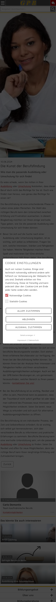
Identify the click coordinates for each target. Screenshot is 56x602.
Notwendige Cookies (20, 295)
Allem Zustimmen (28, 311)
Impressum (21, 340)
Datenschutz (33, 340)
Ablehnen (28, 319)
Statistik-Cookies (18, 301)
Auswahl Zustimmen (28, 327)
